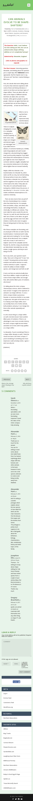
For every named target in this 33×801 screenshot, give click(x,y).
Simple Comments (24, 666)
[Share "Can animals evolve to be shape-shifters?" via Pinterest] (20, 362)
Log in (5, 693)
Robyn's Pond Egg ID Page (11, 774)
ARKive (5, 729)
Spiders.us (6, 779)
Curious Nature (8, 742)
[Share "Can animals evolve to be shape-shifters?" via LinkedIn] (24, 362)
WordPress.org (8, 707)
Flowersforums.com (9, 747)
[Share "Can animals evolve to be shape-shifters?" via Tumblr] (16, 362)
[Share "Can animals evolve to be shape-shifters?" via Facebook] (5, 362)
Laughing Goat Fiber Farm (11, 756)
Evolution (20, 31)
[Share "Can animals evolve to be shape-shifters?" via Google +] (13, 362)
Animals (15, 31)
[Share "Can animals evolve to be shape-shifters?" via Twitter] (9, 362)
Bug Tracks (7, 733)
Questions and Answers (21, 33)
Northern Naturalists (10, 718)
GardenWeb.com (8, 751)
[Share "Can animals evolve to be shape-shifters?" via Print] (20, 365)
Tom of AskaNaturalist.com (19, 29)
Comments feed (8, 702)
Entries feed (7, 698)
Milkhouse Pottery (9, 761)
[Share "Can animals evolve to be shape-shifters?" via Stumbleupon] (13, 365)
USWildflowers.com (9, 788)
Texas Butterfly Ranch (10, 783)
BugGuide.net (7, 738)
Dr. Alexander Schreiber (18, 190)
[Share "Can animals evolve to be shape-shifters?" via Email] (16, 365)
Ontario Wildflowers (9, 770)
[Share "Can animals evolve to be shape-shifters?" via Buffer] (27, 362)
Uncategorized (11, 35)
